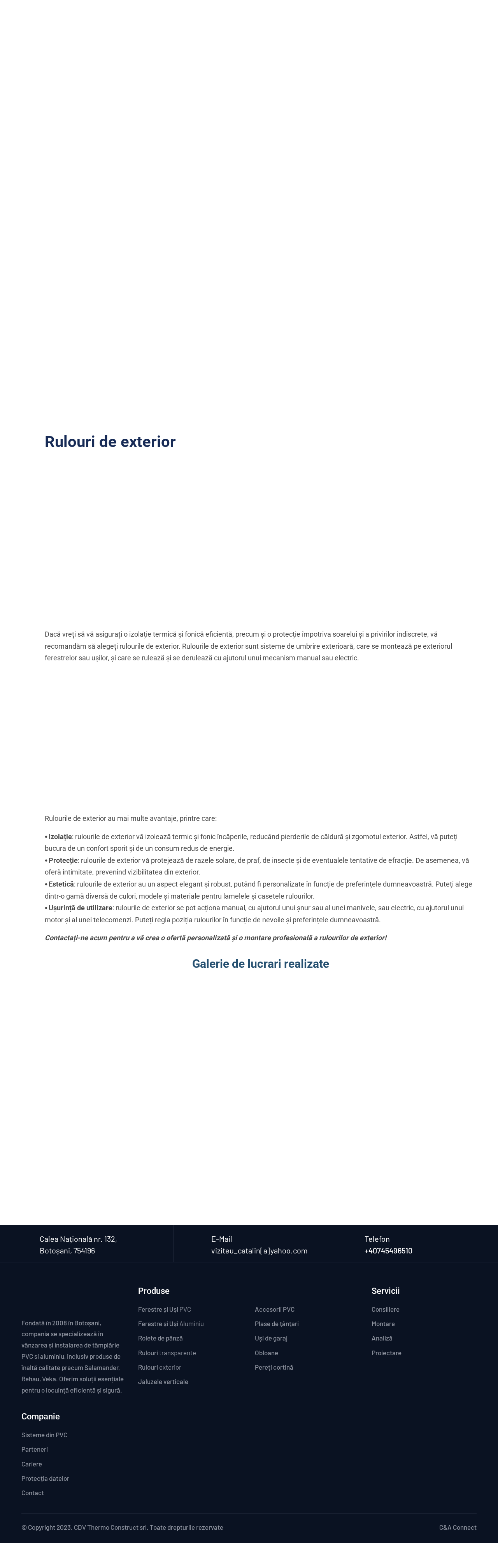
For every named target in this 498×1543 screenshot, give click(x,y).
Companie (171, 21)
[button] (261, 1140)
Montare (383, 1323)
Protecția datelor (45, 1478)
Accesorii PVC (279, 1309)
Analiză (382, 1338)
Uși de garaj (275, 1338)
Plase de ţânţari (277, 1323)
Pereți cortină (284, 1367)
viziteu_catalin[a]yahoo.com (259, 1250)
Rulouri (167, 1352)
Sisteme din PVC (44, 1434)
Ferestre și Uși (164, 1309)
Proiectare (387, 1352)
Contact (458, 21)
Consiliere (386, 1309)
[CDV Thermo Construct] (66, 20)
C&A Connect (458, 1527)
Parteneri (422, 21)
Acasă (137, 21)
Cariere (385, 21)
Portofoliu (349, 21)
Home (220, 127)
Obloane (277, 1352)
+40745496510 (388, 1250)
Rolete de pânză (160, 1338)
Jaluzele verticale (163, 1381)
